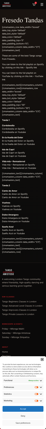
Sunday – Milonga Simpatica (15, 337)
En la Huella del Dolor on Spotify (18, 141)
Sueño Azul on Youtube (13, 233)
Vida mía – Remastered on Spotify (18, 164)
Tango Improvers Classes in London (19, 310)
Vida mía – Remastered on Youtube (19, 168)
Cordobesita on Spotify (13, 128)
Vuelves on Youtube (11, 209)
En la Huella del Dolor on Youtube (18, 144)
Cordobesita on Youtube (14, 132)
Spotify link (31, 67)
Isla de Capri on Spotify (13, 152)
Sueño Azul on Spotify (13, 230)
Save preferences (23, 423)
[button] (42, 359)
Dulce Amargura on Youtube (15, 221)
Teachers (6, 356)
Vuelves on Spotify (11, 206)
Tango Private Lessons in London (18, 314)
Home (5, 351)
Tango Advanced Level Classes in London (22, 305)
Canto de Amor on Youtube (15, 197)
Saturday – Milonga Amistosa (16, 333)
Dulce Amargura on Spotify (15, 218)
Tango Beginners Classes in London (19, 301)
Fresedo (11, 59)
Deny (23, 416)
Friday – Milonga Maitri (13, 328)
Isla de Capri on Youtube (14, 156)
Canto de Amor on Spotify (15, 194)
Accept (23, 409)
